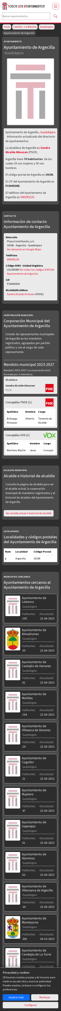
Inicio (7, 27)
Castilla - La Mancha (25, 27)
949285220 (27, 197)
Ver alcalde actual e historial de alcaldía (28, 513)
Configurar (30, 1005)
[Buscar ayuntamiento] (55, 16)
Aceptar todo (16, 997)
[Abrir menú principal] (56, 6)
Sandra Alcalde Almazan (27, 150)
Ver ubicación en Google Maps (24, 249)
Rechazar (44, 997)
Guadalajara (47, 27)
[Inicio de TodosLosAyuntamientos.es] (26, 6)
